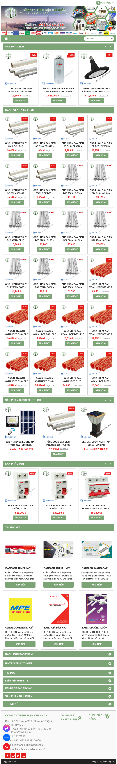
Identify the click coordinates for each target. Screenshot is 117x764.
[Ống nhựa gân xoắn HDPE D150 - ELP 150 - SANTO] (100, 363)
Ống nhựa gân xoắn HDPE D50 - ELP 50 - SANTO (72, 334)
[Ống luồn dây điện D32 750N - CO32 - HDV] (44, 269)
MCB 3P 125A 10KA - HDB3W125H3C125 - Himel (96, 507)
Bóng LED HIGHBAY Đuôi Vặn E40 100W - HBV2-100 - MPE (96, 91)
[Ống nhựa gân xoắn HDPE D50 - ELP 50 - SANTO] (72, 316)
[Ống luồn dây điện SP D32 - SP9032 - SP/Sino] (16, 175)
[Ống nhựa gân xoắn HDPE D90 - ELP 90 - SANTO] (16, 363)
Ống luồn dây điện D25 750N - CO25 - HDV (16, 287)
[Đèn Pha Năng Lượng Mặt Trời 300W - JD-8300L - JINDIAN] (21, 422)
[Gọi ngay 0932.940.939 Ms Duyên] (6, 746)
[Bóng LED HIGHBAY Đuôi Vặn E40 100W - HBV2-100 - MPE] (96, 69)
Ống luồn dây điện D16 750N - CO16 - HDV (73, 193)
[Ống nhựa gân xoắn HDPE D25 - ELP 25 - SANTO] (100, 269)
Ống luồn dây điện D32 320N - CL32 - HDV (73, 240)
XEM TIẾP (20, 584)
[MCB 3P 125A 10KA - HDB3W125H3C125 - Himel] (96, 486)
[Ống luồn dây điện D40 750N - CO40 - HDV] (72, 269)
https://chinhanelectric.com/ (29, 749)
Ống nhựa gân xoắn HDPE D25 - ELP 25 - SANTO (100, 287)
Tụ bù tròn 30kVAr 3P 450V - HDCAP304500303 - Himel (58, 90)
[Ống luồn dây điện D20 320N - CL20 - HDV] (100, 175)
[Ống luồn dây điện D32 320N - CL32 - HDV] (72, 222)
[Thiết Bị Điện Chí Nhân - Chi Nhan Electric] (58, 34)
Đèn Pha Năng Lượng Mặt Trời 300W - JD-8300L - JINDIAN (20, 445)
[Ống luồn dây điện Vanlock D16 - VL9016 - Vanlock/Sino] (16, 128)
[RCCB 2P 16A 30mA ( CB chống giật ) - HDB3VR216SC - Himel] (21, 486)
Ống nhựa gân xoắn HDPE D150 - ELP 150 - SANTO (101, 381)
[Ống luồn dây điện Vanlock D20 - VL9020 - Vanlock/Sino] (21, 69)
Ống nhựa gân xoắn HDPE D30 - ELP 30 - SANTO (16, 334)
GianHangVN (108, 761)
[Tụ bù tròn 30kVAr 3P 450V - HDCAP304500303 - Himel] (58, 69)
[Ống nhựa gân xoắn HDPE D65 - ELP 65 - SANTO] (100, 316)
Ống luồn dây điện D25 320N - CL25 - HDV (44, 240)
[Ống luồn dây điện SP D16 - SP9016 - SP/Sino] (44, 128)
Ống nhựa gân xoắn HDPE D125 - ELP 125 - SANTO (72, 381)
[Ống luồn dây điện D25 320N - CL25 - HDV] (44, 222)
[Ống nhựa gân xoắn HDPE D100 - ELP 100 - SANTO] (44, 363)
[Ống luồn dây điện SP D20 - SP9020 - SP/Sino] (72, 128)
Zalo (6, 737)
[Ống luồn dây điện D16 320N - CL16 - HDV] (16, 222)
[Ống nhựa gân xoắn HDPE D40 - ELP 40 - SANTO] (44, 316)
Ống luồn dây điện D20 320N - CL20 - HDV (101, 193)
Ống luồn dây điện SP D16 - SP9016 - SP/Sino (44, 146)
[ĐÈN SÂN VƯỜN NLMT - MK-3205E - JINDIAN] (96, 422)
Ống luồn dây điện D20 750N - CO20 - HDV (101, 240)
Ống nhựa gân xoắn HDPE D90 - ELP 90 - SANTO (16, 381)
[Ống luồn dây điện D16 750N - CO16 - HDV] (72, 175)
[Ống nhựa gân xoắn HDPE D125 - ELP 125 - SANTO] (72, 363)
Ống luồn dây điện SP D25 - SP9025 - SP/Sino (101, 146)
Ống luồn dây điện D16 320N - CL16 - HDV (16, 240)
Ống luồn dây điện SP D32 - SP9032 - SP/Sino (16, 193)
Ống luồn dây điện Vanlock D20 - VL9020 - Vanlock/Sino (21, 91)
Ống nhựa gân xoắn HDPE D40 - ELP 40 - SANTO (44, 334)
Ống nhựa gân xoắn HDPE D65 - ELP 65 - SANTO (100, 334)
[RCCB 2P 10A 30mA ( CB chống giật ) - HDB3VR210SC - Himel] (58, 486)
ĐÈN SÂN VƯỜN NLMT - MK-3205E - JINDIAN (96, 443)
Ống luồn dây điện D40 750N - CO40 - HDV (73, 287)
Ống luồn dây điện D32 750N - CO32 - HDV (44, 287)
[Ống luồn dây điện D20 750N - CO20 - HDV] (100, 222)
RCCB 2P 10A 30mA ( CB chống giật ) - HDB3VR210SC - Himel (58, 508)
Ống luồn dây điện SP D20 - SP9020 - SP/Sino (73, 146)
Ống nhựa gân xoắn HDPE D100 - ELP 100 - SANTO (44, 381)
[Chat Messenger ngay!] (6, 728)
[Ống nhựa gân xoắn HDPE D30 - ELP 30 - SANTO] (16, 316)
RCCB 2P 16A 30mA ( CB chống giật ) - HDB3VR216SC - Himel (20, 508)
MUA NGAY (20, 101)
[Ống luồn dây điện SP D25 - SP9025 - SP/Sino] (100, 128)
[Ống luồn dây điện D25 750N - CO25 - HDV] (16, 269)
